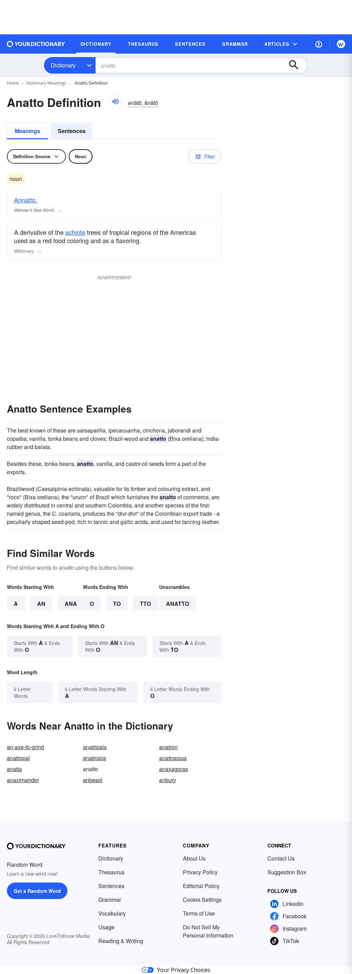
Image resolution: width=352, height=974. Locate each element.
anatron (168, 747)
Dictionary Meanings (46, 83)
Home (13, 83)
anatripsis (95, 747)
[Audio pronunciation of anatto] (115, 101)
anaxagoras (173, 769)
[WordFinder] (341, 44)
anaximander (23, 780)
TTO (145, 604)
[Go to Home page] (36, 44)
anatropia (94, 758)
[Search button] (297, 65)
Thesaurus (111, 872)
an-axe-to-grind (25, 747)
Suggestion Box (286, 872)
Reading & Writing (120, 941)
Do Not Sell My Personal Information (208, 931)
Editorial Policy (201, 886)
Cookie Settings (202, 900)
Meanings (27, 131)
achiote (75, 232)
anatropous (173, 758)
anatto (177, 604)
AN (41, 604)
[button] (319, 44)
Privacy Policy (200, 872)
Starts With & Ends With (37, 646)
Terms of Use (199, 913)
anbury (167, 780)
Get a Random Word (37, 890)
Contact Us (281, 858)
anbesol (92, 780)
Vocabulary (112, 913)
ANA (71, 604)
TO (117, 604)
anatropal (18, 758)
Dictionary (63, 65)
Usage (106, 927)
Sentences (72, 131)
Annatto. (25, 199)
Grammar (109, 900)
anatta (14, 769)
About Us (194, 858)
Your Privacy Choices (183, 970)
